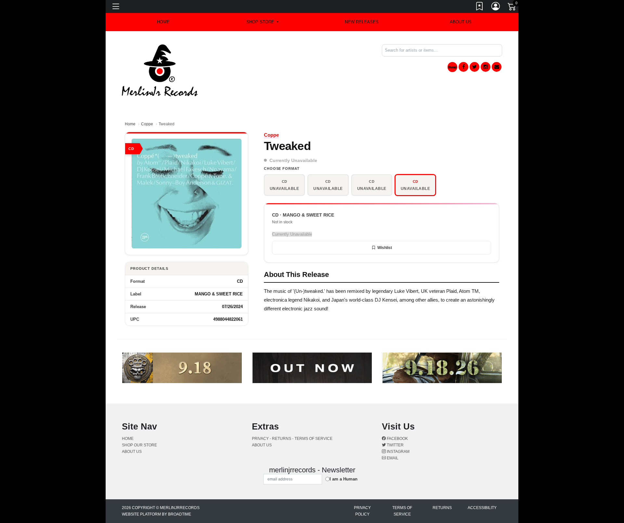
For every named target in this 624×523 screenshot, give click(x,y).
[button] (262, 22)
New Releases (362, 21)
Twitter (395, 445)
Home (130, 124)
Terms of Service (402, 511)
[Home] (160, 70)
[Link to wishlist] (479, 7)
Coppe (147, 124)
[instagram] (485, 66)
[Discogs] (452, 67)
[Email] (496, 66)
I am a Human (344, 479)
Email (392, 458)
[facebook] (463, 66)
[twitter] (474, 66)
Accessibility (482, 507)
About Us (461, 21)
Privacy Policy (362, 511)
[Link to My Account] (495, 7)
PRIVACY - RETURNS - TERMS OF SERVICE (292, 438)
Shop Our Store (139, 445)
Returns (442, 507)
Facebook (397, 438)
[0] (512, 8)
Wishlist (384, 247)
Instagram (398, 451)
